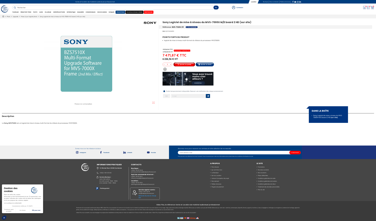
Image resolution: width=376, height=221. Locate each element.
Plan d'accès (215, 167)
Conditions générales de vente (266, 178)
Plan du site (261, 189)
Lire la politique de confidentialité (13, 203)
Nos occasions (262, 172)
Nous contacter (274, 2)
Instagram (298, 1)
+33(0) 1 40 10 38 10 (136, 182)
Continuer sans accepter (9, 210)
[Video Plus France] (4, 9)
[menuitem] (15, 12)
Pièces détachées (263, 175)
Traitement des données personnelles (268, 187)
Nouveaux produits (263, 170)
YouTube (295, 1)
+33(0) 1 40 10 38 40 (137, 170)
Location (253, 2)
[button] (4, 217)
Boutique (265, 2)
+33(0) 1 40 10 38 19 (144, 191)
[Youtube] (146, 152)
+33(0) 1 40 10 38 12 (136, 176)
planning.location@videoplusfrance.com (142, 184)
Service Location (216, 175)
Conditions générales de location (267, 181)
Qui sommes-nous (217, 170)
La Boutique (215, 172)
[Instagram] (75, 152)
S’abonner (295, 152)
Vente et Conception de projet (220, 178)
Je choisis (22, 210)
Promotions (261, 167)
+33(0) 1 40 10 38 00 (105, 172)
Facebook (293, 1)
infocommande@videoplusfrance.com (142, 178)
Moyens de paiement (218, 187)
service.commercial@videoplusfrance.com (143, 172)
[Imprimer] (165, 69)
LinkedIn (300, 1)
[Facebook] (99, 152)
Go (216, 7)
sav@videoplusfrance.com (146, 193)
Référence (167, 27)
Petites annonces (285, 2)
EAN (164, 31)
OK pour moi (36, 210)
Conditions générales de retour (267, 184)
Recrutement (215, 181)
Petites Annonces (216, 184)
